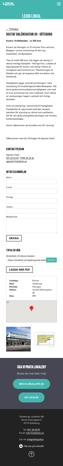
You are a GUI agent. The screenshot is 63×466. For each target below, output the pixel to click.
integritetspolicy (35, 439)
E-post (9, 187)
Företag (9, 197)
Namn (9, 177)
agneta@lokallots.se (16, 161)
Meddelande (11, 216)
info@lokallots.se (31, 383)
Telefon (9, 207)
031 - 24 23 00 (31, 397)
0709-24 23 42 (27, 158)
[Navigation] (59, 4)
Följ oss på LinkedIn (34, 446)
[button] (31, 308)
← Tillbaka (12, 29)
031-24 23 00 (12, 158)
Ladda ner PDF (19, 269)
